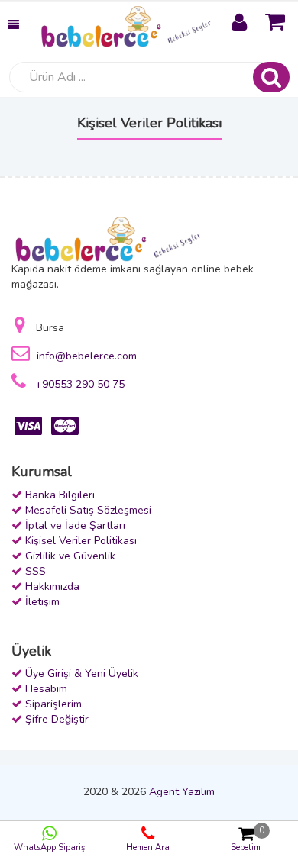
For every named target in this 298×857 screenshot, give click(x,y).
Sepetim (247, 839)
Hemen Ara (148, 847)
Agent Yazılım (182, 792)
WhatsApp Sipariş (49, 847)
